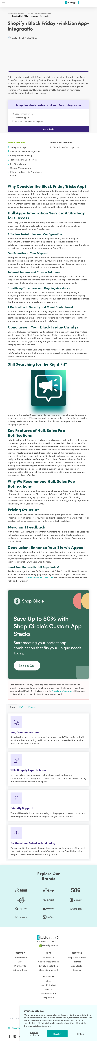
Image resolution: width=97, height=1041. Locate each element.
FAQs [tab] (21, 707)
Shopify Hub (48, 997)
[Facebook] (9, 1036)
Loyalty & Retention (48, 965)
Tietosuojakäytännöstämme (37, 1025)
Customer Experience (48, 961)
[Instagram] (15, 1036)
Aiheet (49, 980)
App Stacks (76, 965)
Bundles (77, 969)
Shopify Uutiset (48, 985)
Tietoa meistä (20, 957)
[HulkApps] (72, 2)
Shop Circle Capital (77, 957)
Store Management (48, 969)
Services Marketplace (16, 13)
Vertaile (48, 989)
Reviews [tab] (32, 707)
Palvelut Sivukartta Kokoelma (39, 13)
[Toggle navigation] (3, 3)
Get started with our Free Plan (39, 577)
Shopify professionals (62, 690)
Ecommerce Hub (48, 993)
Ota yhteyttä (20, 965)
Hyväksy (57, 1033)
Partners (77, 961)
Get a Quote (48, 129)
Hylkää (80, 1033)
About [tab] (12, 707)
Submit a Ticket (20, 969)
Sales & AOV (48, 957)
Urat (20, 961)
